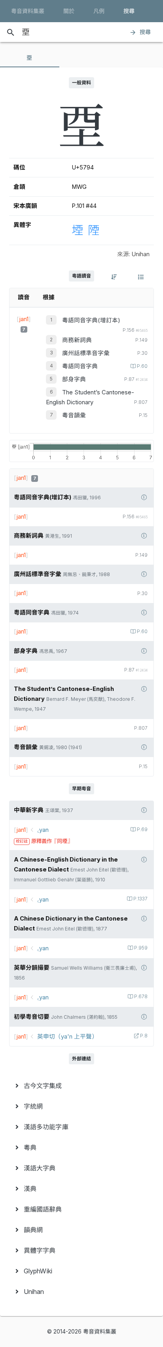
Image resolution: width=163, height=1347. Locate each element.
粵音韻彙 (74, 415)
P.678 (141, 996)
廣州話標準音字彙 (86, 353)
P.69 (142, 829)
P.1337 (140, 899)
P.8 (144, 1036)
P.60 (142, 366)
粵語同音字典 (80, 366)
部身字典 (74, 379)
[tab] (29, 57)
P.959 (141, 948)
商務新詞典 (77, 340)
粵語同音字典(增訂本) (91, 320)
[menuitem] (81, 1085)
